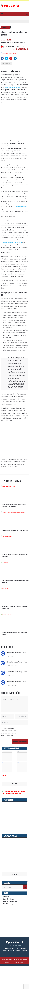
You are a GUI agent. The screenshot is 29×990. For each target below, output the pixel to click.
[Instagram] (20, 945)
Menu (2, 14)
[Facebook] (13, 945)
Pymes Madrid (14, 942)
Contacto (17, 951)
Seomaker (11, 46)
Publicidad (24, 951)
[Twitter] (16, 945)
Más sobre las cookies (8, 951)
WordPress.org (8, 904)
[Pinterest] (18, 945)
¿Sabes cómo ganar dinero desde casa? (15, 530)
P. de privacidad (7, 948)
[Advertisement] (14, 120)
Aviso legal (15, 948)
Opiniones (14, 784)
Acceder (6, 896)
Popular (14, 874)
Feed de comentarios (10, 901)
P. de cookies (22, 948)
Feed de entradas (8, 899)
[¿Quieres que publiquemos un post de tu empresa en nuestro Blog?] (14, 793)
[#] (7, 752)
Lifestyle (5, 27)
